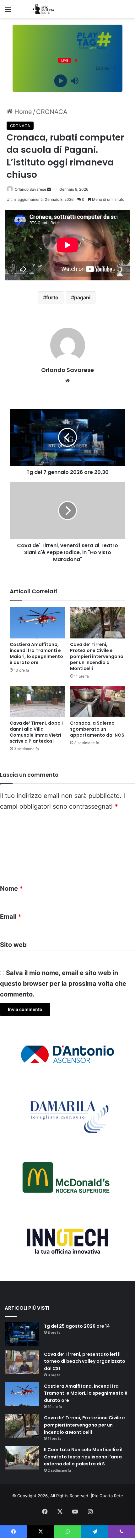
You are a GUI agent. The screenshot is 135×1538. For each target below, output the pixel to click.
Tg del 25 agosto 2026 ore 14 (77, 1326)
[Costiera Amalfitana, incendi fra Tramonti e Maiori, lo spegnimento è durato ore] (37, 622)
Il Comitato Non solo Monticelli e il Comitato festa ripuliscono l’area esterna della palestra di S (83, 1456)
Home (22, 112)
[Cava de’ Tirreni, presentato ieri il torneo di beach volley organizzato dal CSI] (22, 1362)
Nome (11, 888)
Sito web (13, 945)
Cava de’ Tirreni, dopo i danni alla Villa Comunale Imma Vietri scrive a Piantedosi (36, 732)
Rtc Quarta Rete (107, 1495)
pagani (82, 297)
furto (52, 297)
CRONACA (52, 112)
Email (10, 916)
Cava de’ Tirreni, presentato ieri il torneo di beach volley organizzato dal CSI (84, 1361)
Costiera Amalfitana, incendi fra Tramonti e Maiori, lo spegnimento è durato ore (36, 653)
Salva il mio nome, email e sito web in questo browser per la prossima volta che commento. (63, 983)
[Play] (60, 81)
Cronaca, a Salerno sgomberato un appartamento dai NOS (97, 729)
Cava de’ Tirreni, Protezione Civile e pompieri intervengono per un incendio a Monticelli (96, 656)
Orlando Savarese (30, 189)
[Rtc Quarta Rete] (41, 9)
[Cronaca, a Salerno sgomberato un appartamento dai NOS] (97, 701)
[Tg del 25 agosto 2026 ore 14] (22, 1334)
